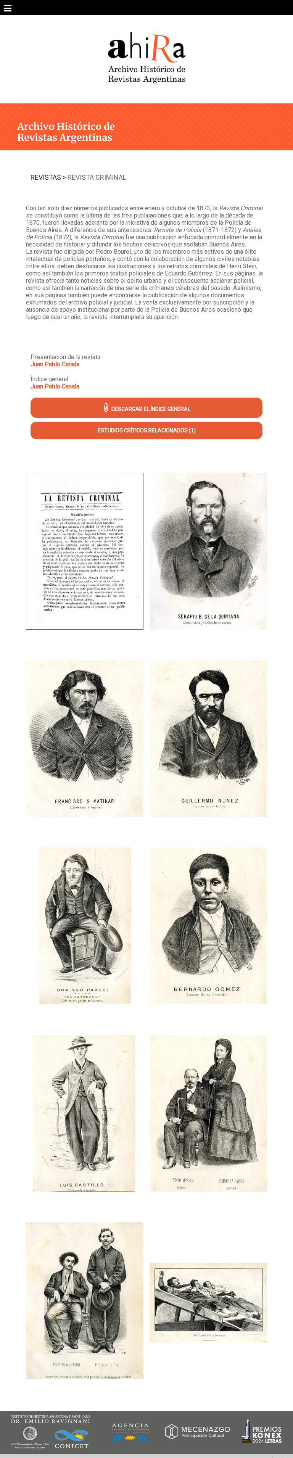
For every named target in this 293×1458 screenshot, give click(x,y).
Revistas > (48, 177)
